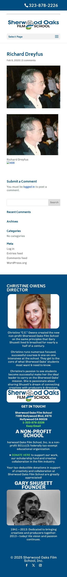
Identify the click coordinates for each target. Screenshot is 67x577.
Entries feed (15, 253)
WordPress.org (17, 262)
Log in (10, 248)
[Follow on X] (33, 565)
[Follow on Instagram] (40, 565)
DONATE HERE (21, 455)
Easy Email (33, 426)
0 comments (29, 60)
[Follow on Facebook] (26, 565)
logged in (29, 186)
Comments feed (17, 258)
